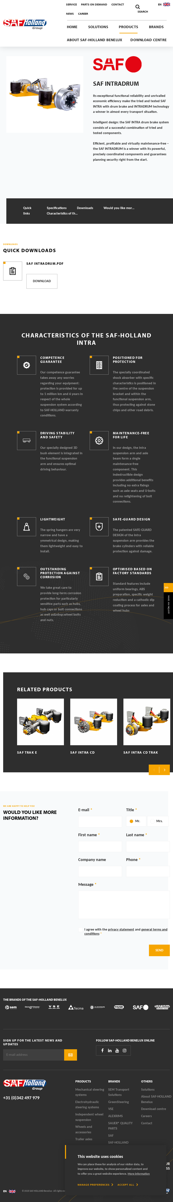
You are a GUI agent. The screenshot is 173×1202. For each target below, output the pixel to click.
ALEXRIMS (115, 1116)
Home (72, 26)
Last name (135, 835)
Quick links (27, 211)
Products (128, 26)
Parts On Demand (94, 4)
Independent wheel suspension (89, 1117)
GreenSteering (118, 1102)
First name (87, 835)
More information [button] (139, 1174)
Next (164, 770)
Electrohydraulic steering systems (87, 1105)
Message (85, 885)
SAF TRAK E (27, 752)
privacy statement (121, 929)
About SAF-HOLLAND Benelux (94, 39)
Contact (117, 4)
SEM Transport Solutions (118, 1092)
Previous (154, 770)
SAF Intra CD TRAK (140, 752)
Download (42, 281)
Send (159, 950)
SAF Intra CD (82, 752)
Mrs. (159, 821)
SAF (111, 1135)
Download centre (148, 39)
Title (130, 810)
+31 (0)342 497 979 (21, 1098)
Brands (156, 26)
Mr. (137, 821)
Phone (132, 860)
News (70, 14)
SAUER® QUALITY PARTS (120, 1126)
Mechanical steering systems (89, 1092)
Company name (92, 860)
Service (71, 4)
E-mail (83, 810)
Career (83, 14)
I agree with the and (126, 932)
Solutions (98, 26)
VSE (111, 1109)
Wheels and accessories (83, 1129)
